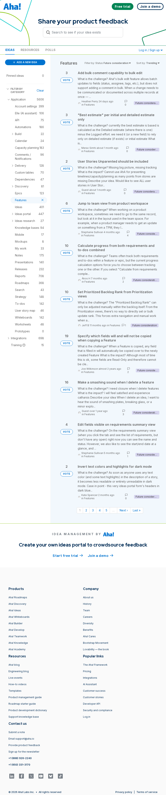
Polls (50, 50)
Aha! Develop (16, 629)
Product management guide (25, 697)
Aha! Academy (17, 649)
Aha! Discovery (17, 603)
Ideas (10, 50)
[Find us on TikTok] (60, 776)
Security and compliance (97, 710)
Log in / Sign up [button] (150, 50)
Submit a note (17, 732)
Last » (136, 510)
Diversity (88, 623)
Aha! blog (14, 664)
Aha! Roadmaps (18, 597)
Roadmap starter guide (22, 703)
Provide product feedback (24, 745)
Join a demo (100, 556)
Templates (15, 690)
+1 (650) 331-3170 (19, 764)
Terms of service (146, 792)
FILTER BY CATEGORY (17, 90)
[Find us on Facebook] (21, 776)
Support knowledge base (24, 716)
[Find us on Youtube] (41, 776)
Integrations (90, 677)
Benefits (88, 629)
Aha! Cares (89, 636)
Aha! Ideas (15, 610)
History (87, 603)
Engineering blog (19, 671)
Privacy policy (123, 792)
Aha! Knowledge (18, 642)
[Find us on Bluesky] (50, 776)
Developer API (91, 703)
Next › (124, 510)
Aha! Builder (15, 623)
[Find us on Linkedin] (12, 776)
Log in (86, 716)
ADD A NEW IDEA (26, 62)
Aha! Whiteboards (19, 616)
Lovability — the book (96, 649)
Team (86, 610)
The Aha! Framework (95, 664)
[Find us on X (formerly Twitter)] (31, 776)
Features (89, 104)
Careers (88, 616)
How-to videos (18, 684)
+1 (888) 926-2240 (20, 758)
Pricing (87, 671)
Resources (30, 50)
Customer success (94, 690)
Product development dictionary (28, 710)
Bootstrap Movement (95, 642)
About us (88, 597)
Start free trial (68, 556)
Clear (40, 90)
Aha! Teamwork (18, 636)
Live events (15, 677)
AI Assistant (90, 684)
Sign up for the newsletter (24, 751)
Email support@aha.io (21, 738)
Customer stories (93, 697)
